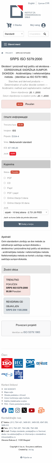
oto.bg (31, 449)
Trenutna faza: (10, 124)
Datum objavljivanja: (20, 92)
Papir (9, 188)
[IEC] (18, 363)
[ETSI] (6, 374)
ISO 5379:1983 (31, 332)
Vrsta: (6, 142)
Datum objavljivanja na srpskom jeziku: (20, 95)
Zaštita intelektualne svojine (15, 401)
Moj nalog (35, 25)
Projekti (9, 53)
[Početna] (2, 53)
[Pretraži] (44, 34)
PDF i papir (12, 193)
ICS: (5, 147)
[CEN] (30, 363)
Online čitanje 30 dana (18, 203)
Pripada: (7, 136)
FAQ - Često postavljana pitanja (17, 404)
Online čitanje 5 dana (17, 198)
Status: (7, 172)
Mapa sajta (8, 392)
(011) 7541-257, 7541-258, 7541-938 (23, 428)
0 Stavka (17, 25)
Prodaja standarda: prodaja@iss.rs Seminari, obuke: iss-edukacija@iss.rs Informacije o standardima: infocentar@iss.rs (23, 434)
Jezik (6, 207)
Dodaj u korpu (27, 223)
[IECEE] (18, 374)
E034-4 (15, 136)
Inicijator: (8, 130)
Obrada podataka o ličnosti (15, 395)
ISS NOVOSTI (10, 389)
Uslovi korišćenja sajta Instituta (17, 398)
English (31, 3)
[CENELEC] (41, 363)
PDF (9, 178)
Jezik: (6, 153)
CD (9, 183)
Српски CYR (43, 3)
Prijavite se (27, 457)
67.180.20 (13, 147)
